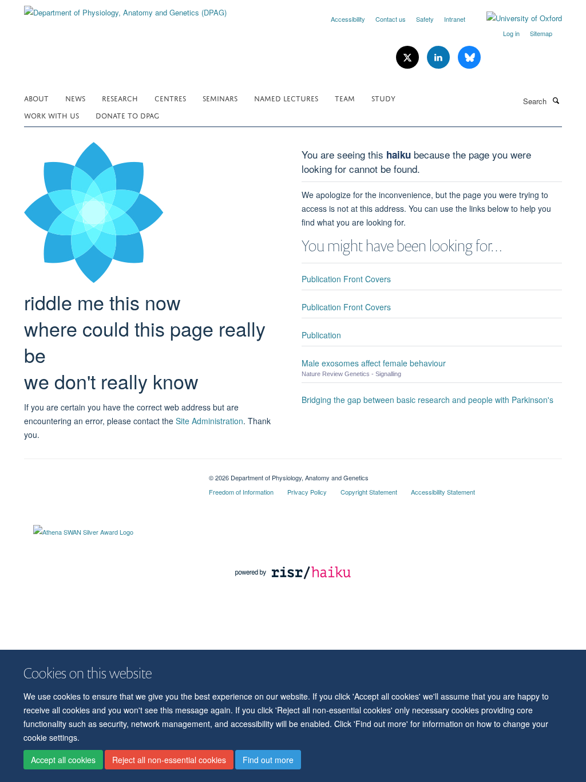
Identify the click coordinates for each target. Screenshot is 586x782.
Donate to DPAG (127, 114)
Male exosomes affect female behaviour (374, 363)
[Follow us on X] (408, 57)
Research (120, 97)
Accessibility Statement (443, 491)
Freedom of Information (241, 491)
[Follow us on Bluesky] (469, 57)
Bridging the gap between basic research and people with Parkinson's (427, 399)
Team (345, 97)
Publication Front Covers (346, 279)
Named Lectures (286, 97)
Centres (170, 97)
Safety (425, 18)
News (75, 97)
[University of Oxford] (515, 18)
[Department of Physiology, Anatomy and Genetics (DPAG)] (125, 8)
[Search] (555, 100)
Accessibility (348, 18)
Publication (321, 335)
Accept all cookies (63, 759)
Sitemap (541, 33)
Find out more (268, 759)
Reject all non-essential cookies (169, 759)
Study (383, 97)
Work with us (51, 114)
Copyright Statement (368, 491)
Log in (511, 33)
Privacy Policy (307, 491)
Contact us (390, 18)
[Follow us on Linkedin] (439, 57)
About (36, 97)
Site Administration (209, 420)
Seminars (220, 97)
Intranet (454, 18)
